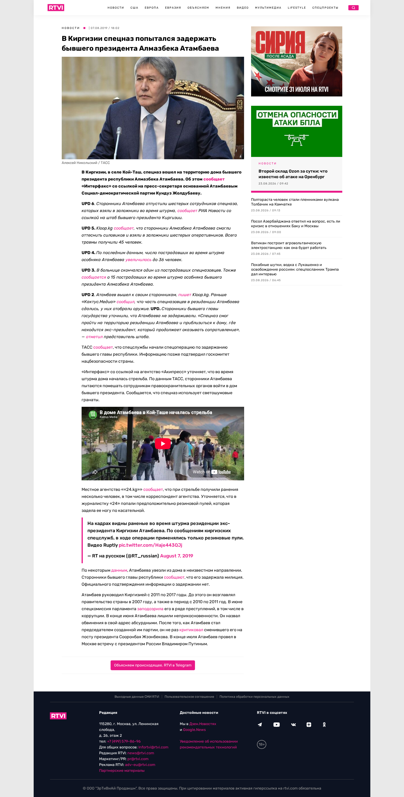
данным (119, 570)
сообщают (174, 577)
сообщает (214, 179)
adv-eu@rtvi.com (140, 764)
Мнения (223, 7)
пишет (184, 294)
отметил (94, 336)
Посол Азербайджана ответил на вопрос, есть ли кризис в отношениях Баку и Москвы (295, 223)
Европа (152, 7)
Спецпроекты (325, 7)
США (134, 7)
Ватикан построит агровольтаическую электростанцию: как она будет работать (288, 245)
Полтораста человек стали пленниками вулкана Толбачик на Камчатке (295, 201)
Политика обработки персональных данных (254, 697)
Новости (116, 7)
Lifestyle (297, 7)
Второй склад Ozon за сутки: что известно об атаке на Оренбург (293, 174)
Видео (243, 7)
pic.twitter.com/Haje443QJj (150, 545)
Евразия (173, 7)
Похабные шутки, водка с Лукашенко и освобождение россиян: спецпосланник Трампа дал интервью (295, 269)
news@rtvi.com (140, 753)
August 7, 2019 (176, 556)
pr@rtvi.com (137, 759)
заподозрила (150, 608)
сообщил (125, 301)
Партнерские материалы (121, 770)
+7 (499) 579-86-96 (124, 741)
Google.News (194, 729)
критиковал (191, 629)
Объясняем (198, 7)
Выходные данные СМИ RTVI (137, 697)
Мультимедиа (268, 7)
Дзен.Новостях (202, 724)
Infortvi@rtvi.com (153, 747)
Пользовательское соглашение (189, 697)
